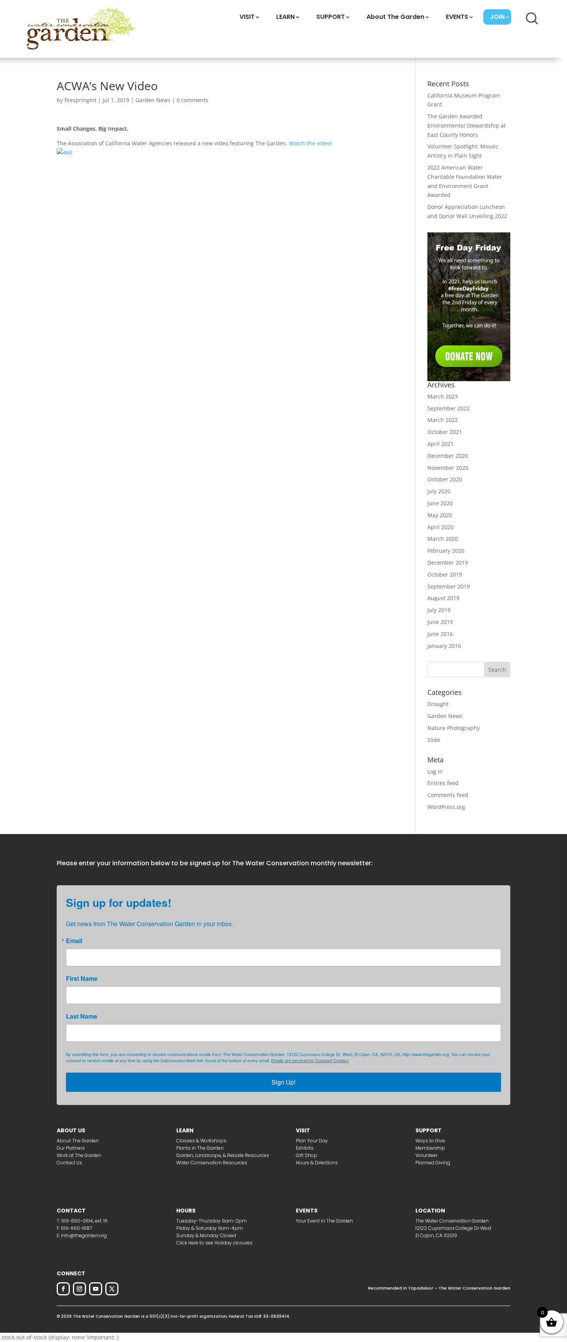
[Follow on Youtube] (95, 1288)
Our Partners (71, 1148)
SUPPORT (330, 16)
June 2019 (440, 622)
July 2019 (439, 610)
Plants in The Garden (200, 1148)
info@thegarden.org (84, 1235)
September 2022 (448, 408)
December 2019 (447, 562)
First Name (82, 978)
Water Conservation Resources (211, 1162)
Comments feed (447, 795)
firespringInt (80, 100)
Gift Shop (306, 1155)
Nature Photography (453, 728)
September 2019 (448, 586)
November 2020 (447, 467)
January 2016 (444, 645)
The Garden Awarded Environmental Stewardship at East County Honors (466, 125)
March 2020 (442, 538)
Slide (433, 739)
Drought (438, 704)
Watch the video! (310, 143)
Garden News (152, 100)
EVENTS (457, 16)
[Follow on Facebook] (63, 1288)
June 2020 (440, 503)
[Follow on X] (111, 1288)
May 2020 (439, 515)
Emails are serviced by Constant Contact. (310, 1060)
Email (74, 941)
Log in (435, 771)
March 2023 (442, 396)
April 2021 (440, 443)
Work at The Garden (79, 1155)
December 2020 (447, 455)
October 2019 (444, 574)
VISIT (247, 16)
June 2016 (440, 633)
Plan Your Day (312, 1140)
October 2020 (444, 479)
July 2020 (439, 491)
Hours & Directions (317, 1162)
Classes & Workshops (201, 1140)
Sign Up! (283, 1082)
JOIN (497, 16)
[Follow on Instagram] (79, 1288)
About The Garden (395, 16)
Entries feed (443, 783)
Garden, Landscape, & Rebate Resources (222, 1155)
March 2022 (442, 420)
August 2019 (443, 598)
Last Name (81, 1016)
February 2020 (445, 550)
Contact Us (69, 1162)
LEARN (285, 16)
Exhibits (305, 1148)
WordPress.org (446, 807)
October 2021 (444, 432)
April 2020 (440, 527)
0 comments (192, 100)
